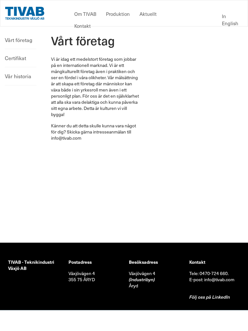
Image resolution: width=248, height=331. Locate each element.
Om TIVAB (85, 13)
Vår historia (18, 76)
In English (230, 20)
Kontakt (82, 25)
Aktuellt (148, 13)
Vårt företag (18, 40)
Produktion (118, 13)
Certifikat (15, 58)
